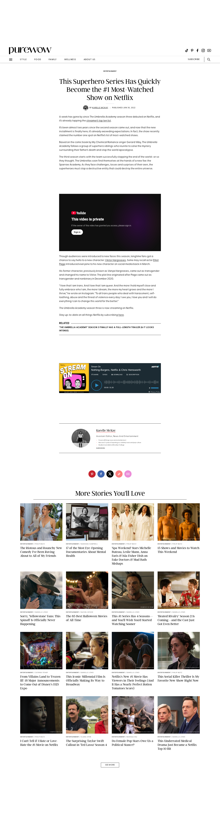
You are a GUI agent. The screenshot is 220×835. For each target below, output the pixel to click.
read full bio (100, 448)
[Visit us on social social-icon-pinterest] (192, 50)
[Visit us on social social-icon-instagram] (203, 50)
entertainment (110, 71)
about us (89, 59)
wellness (70, 59)
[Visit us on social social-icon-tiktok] (186, 50)
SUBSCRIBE (194, 59)
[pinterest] (5, 38)
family (53, 59)
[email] (5, 71)
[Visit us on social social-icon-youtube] (209, 50)
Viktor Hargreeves (115, 260)
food (37, 59)
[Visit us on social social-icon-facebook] (197, 50)
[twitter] (110, 474)
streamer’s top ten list (98, 120)
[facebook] (101, 474)
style (23, 59)
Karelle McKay (100, 108)
